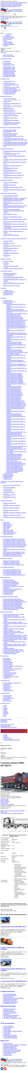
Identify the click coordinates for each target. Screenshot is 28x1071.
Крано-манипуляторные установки (9, 596)
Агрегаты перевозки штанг (10, 1016)
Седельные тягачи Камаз (9, 83)
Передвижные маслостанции (10, 168)
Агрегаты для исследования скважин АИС (13, 222)
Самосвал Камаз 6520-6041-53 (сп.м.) (15, 400)
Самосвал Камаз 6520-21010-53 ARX (15, 407)
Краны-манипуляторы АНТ (7, 724)
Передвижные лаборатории (10, 171)
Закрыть (10, 748)
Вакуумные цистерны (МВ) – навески (12, 622)
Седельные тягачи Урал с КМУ (11, 85)
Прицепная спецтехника (8, 1006)
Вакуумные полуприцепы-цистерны (12, 1018)
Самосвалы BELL (7, 667)
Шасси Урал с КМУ (8, 530)
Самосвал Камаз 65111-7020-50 (13, 343)
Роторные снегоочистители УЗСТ (11, 485)
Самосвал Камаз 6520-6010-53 (13, 387)
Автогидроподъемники (6, 271)
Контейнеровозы (7, 659)
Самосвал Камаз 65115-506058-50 (14, 378)
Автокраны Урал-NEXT (9, 291)
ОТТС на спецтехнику (8, 1023)
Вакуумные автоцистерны (9, 995)
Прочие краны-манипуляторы (10, 609)
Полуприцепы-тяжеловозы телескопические (14, 574)
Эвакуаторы (6, 671)
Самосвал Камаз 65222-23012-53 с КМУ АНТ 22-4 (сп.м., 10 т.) (16, 460)
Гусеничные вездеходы (9, 670)
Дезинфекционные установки (10, 676)
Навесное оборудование (6, 611)
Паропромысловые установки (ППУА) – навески (15, 637)
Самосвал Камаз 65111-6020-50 (13, 342)
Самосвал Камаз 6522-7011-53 (13, 456)
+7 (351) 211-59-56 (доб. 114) (7, 17)
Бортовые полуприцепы (6, 558)
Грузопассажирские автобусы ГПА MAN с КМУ (15, 143)
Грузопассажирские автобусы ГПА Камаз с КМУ (15, 142)
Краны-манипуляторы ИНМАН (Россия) (13, 600)
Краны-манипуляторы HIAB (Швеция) (12, 604)
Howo (4, 714)
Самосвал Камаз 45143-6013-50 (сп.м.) (15, 323)
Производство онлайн (6, 3)
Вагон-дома (3, 52)
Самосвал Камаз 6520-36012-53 (14, 391)
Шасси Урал (6, 522)
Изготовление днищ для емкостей (11, 1051)
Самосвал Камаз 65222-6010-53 (14, 462)
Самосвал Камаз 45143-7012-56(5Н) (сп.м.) (16, 326)
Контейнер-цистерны (8, 640)
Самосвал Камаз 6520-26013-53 (14, 398)
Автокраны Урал (7, 290)
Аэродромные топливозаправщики (12, 122)
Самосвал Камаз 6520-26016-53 (14, 415)
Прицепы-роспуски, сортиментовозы (12, 588)
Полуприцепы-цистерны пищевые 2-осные (14, 552)
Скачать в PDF (4, 803)
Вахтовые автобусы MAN (9, 135)
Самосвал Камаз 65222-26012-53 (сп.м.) (16, 463)
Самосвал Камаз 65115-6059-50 (14, 386)
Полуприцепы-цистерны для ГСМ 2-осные (14, 539)
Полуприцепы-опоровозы (9, 581)
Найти (2, 33)
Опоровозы (6, 1014)
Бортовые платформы (8, 648)
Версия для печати (5, 801)
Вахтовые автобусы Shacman (10, 133)
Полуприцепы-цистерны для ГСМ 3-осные (14, 540)
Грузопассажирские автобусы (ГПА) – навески (14, 644)
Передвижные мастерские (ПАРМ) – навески (14, 636)
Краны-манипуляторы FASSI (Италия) (12, 606)
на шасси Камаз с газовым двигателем (12, 1031)
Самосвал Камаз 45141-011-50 (13, 316)
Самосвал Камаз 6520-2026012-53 (14, 394)
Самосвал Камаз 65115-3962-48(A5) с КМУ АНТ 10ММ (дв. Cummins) (16, 353)
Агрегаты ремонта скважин (10, 215)
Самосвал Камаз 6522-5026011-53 (14, 455)
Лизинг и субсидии (12, 5)
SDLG (5, 716)
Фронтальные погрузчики (9, 672)
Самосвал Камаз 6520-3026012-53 (14, 395)
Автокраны (3, 288)
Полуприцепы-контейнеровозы (11, 583)
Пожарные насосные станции (10, 511)
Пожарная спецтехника (6, 500)
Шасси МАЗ (6, 688)
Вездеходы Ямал (7, 700)
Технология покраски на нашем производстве (12, 813)
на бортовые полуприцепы (10, 1035)
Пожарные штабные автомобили (11, 508)
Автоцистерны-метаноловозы (10, 116)
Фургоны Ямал (7, 696)
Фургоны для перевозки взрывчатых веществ (14, 190)
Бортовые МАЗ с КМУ (9, 73)
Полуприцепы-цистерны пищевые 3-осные (14, 553)
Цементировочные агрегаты (10, 999)
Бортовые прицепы (8, 594)
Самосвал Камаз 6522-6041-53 (13, 458)
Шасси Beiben (6, 527)
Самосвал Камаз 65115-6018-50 (14, 350)
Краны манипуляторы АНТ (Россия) (12, 599)
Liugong (5, 710)
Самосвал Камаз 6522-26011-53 (14, 454)
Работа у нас (17, 6)
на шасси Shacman (7, 1026)
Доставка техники (7, 1055)
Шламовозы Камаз (8, 476)
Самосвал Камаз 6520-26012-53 (14, 390)
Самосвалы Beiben (7, 473)
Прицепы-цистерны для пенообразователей (14, 517)
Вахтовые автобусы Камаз (9, 130)
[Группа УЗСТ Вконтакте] (2, 1069)
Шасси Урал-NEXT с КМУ (10, 532)
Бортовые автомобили (6, 58)
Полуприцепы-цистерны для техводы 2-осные (14, 544)
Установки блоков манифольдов (11, 235)
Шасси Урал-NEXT (8, 525)
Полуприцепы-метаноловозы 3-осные (12, 555)
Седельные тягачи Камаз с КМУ (11, 87)
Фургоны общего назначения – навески (13, 649)
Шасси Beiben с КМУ (8, 534)
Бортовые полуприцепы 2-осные (11, 560)
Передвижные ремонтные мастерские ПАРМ (14, 152)
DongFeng (5, 713)
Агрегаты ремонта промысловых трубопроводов (15, 229)
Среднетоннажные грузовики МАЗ (12, 682)
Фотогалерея (4, 721)
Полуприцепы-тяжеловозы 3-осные (12, 571)
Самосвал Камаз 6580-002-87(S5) (14, 465)
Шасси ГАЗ (6, 528)
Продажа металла (7, 1043)
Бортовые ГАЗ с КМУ (8, 72)
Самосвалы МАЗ (7, 686)
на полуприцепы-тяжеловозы (10, 1037)
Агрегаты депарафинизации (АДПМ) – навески (15, 639)
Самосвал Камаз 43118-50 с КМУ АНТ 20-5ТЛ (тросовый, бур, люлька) (16, 314)
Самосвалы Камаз (7, 303)
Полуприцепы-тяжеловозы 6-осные (12, 573)
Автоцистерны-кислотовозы (10, 118)
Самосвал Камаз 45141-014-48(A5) (14, 318)
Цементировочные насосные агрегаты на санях (15, 205)
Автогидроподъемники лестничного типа (13, 284)
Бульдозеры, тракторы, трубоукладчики (13, 666)
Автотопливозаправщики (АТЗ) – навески (13, 614)
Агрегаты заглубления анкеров (11, 267)
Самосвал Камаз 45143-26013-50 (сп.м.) (16, 325)
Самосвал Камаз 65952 (11, 472)
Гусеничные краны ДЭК (9, 674)
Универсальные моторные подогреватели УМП (15, 224)
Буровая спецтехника (6, 259)
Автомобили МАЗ (5, 680)
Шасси (2, 519)
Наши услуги (5, 1040)
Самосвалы (3, 298)
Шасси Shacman (7, 526)
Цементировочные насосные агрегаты (12, 201)
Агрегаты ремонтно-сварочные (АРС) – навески (15, 635)
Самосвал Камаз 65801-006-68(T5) (14, 469)
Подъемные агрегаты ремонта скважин (13, 268)
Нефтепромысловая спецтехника (9, 193)
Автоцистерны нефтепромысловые (12, 104)
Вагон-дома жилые (8, 55)
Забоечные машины (8, 662)
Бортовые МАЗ (7, 684)
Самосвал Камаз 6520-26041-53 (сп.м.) (15, 402)
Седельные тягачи (5, 78)
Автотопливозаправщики (11, 99)
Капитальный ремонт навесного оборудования (12, 729)
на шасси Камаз (7, 1030)
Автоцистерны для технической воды (12, 106)
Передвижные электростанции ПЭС (12, 166)
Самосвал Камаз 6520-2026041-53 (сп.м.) (16, 404)
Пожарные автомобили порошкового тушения (14, 513)
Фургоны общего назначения (10, 183)
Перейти (3, 49)
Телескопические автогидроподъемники (13, 278)
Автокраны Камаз (7, 293)
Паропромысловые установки (10, 196)
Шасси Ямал (6, 699)
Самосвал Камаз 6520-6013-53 (13, 396)
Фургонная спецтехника (7, 180)
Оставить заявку (5, 799)
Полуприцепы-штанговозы (10, 585)
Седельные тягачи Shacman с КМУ (11, 90)
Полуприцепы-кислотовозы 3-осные (12, 554)
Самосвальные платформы (10, 653)
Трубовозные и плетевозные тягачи (12, 246)
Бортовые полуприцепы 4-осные (11, 563)
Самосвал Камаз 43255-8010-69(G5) (15, 309)
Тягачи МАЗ (6, 685)
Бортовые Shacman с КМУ (9, 71)
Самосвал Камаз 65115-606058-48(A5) (15, 364)
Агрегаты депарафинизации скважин (12, 217)
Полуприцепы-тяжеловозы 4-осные (12, 572)
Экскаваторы (6, 677)
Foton (4, 707)
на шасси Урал (7, 1028)
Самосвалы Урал (7, 300)
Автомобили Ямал (5, 693)
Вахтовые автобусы (8, 996)
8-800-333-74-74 (4, 16)
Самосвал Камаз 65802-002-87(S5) (14, 471)
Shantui (5, 709)
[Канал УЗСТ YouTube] (5, 1069)
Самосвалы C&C (7, 478)
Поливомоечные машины (9, 497)
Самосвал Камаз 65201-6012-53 (14, 433)
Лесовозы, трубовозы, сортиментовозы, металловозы (14, 238)
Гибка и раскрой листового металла (12, 1050)
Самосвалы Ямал (7, 695)
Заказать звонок (4, 18)
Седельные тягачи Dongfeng (10, 91)
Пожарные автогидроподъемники (11, 285)
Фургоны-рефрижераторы (9, 185)
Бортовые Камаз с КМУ (9, 67)
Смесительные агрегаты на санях (11, 209)
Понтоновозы (6, 661)
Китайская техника (5, 703)
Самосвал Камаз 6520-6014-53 (13, 399)
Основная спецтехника (8, 991)
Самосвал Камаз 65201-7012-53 (14, 434)
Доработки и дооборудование (10, 1046)
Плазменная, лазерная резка (10, 1048)
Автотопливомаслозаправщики (11, 121)
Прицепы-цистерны (8, 579)
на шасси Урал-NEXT (8, 1027)
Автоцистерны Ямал (8, 698)
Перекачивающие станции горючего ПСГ (13, 176)
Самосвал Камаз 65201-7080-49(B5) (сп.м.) (16, 446)
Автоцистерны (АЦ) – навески (11, 615)
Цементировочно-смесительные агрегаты (13, 207)
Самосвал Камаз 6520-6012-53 (13, 389)
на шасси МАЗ (7, 1033)
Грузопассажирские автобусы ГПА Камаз (13, 138)
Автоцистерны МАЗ (8, 690)
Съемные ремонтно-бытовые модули (12, 177)
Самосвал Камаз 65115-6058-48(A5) (15, 360)
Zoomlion (5, 708)
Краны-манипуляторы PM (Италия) (12, 605)
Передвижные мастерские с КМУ (11, 154)
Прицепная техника (5, 577)
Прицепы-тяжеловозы (8, 591)
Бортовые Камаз (7, 63)
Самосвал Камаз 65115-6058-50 (14, 373)
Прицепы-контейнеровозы (10, 590)
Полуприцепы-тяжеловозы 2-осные (12, 569)
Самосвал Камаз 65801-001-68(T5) (14, 468)
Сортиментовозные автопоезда (11, 253)
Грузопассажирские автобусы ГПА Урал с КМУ (15, 140)
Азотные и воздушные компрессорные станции (15, 220)
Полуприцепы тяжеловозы (10, 1012)
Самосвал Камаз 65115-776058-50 (14, 379)
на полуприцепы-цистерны (10, 1036)
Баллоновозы (6, 658)
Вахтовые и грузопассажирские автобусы (11, 127)
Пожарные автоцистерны (9, 503)
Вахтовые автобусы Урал (9, 132)
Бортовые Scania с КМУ (9, 76)
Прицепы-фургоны (8, 592)
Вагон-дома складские (8, 56)
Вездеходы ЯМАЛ (7, 664)
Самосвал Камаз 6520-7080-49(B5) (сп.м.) (16, 432)
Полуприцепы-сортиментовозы (11, 582)
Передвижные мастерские (7, 148)
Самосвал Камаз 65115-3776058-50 (14, 381)
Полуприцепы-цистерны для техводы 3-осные (14, 545)
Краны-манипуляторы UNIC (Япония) (12, 603)
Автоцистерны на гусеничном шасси (12, 668)
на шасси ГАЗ (6, 1032)
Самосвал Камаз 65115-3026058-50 (14, 376)
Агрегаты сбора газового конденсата (12, 113)
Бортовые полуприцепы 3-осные (11, 562)
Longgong (5, 712)
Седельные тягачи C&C (9, 93)
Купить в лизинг (5, 800)
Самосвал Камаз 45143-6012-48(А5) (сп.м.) (16, 320)
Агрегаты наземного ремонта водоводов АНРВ (15, 160)
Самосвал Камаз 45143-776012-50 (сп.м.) (16, 333)
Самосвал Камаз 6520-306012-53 (14, 393)
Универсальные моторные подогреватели (13, 998)
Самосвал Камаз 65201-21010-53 (14, 447)
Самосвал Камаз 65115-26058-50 (14, 374)
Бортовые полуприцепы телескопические (13, 564)
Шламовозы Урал (7, 477)
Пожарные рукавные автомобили (11, 506)
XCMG (5, 705)
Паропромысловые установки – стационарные (14, 198)
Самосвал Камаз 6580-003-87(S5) (14, 467)
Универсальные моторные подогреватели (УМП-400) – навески (13, 633)
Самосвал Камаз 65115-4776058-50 (14, 382)
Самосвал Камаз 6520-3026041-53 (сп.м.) (16, 406)
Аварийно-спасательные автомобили (12, 173)
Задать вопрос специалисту (7, 804)
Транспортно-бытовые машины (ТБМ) (12, 188)
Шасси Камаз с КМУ (8, 531)
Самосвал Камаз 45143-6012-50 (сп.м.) (15, 321)
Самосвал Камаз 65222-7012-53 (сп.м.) (15, 464)
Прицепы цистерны (8, 1010)
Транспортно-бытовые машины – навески (13, 650)
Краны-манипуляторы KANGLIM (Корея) (13, 608)
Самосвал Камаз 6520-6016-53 (13, 413)
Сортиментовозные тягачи (9, 251)
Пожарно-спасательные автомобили (12, 515)
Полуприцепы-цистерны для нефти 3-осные (14, 542)
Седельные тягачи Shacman (10, 88)
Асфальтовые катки (8, 675)
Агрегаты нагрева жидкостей (10, 124)
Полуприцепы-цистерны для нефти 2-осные (14, 541)
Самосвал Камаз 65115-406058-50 (14, 377)
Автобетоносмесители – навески (11, 652)
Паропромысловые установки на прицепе (13, 199)
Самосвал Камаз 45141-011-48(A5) (14, 317)
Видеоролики (10, 6)
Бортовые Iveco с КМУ (9, 69)
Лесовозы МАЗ (7, 689)
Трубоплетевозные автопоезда (10, 249)
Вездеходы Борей (7, 663)
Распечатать (4, 748)
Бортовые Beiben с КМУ (9, 75)
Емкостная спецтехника (6, 96)
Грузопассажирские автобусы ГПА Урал (13, 137)
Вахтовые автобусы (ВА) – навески (12, 631)
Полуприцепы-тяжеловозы (7, 567)
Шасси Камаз (6, 523)
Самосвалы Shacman (8, 475)
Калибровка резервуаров (9, 1047)
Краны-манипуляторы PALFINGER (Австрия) (14, 601)
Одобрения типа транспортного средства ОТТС (12, 732)
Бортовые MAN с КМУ (9, 68)
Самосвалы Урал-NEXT (9, 301)
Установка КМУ (7, 1053)
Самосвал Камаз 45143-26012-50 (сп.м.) (16, 322)
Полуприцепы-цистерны (7, 536)
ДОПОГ (3, 731)
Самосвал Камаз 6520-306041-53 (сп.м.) (16, 403)
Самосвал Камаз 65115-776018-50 (14, 351)
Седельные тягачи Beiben (9, 92)
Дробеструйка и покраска (9, 1052)
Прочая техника (4, 655)
